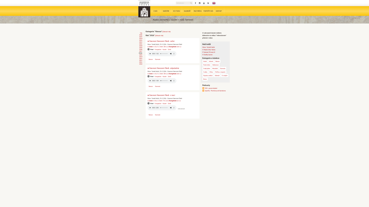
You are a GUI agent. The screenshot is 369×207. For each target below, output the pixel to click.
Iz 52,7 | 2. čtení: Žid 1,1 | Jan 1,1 (164, 47)
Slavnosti (157, 59)
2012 (140, 60)
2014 (140, 57)
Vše (141, 33)
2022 (140, 42)
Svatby (205, 72)
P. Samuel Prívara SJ (208, 52)
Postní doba (206, 65)
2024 (140, 38)
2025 (140, 37)
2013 (140, 58)
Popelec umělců (208, 75)
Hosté (205, 61)
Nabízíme (166, 11)
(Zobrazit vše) (166, 31)
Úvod (151, 49)
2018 (140, 49)
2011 (140, 62)
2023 (140, 40)
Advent (211, 61)
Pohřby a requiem (220, 72)
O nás (155, 11)
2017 (140, 51)
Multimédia (198, 11)
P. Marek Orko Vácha (208, 50)
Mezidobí (215, 68)
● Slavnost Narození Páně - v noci (161, 95)
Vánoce (151, 59)
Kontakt (219, 11)
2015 (140, 55)
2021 (140, 44)
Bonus (205, 79)
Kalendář (187, 11)
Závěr (169, 49)
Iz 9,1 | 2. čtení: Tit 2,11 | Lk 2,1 (164, 101)
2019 (140, 47)
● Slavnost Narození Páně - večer (161, 41)
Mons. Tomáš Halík (208, 47)
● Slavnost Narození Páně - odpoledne (163, 68)
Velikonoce (215, 65)
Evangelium (158, 49)
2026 (140, 35)
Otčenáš (217, 75)
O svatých (224, 75)
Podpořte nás (208, 11)
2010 (140, 64)
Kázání (164, 49)
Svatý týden (206, 68)
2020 (140, 46)
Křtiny (211, 72)
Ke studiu (176, 11)
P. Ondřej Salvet (207, 55)
